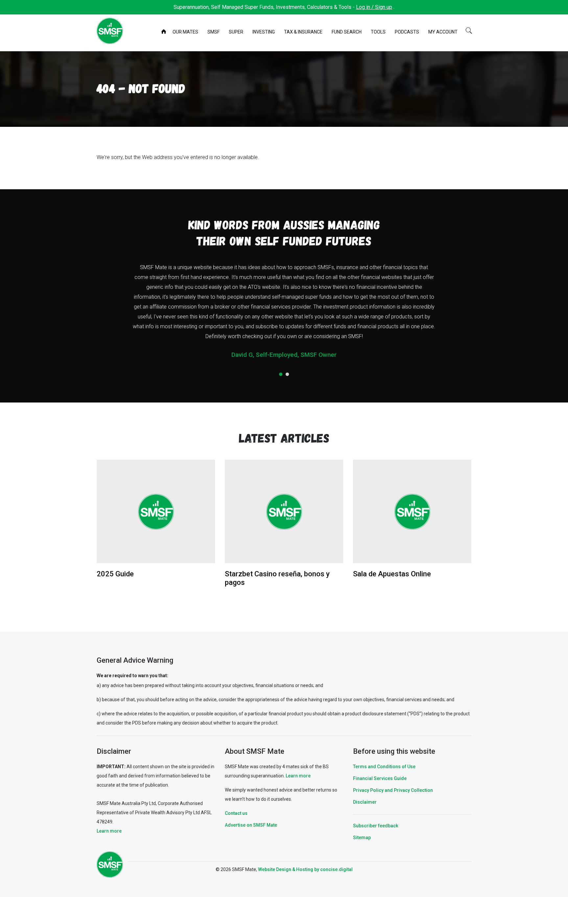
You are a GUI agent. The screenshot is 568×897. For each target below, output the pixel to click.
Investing (263, 31)
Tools (378, 31)
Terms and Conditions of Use (384, 766)
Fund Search (347, 31)
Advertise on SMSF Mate (251, 825)
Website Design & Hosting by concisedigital (305, 869)
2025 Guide (115, 574)
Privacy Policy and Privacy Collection (393, 790)
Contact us (236, 813)
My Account (443, 31)
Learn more (109, 831)
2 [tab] (287, 374)
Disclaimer (365, 802)
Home (164, 32)
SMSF (213, 31)
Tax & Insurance (303, 31)
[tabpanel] (284, 314)
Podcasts (407, 31)
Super (236, 31)
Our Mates (185, 31)
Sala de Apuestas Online (392, 574)
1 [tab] (280, 374)
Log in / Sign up (374, 7)
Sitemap (362, 837)
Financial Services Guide (380, 778)
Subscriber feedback (375, 825)
